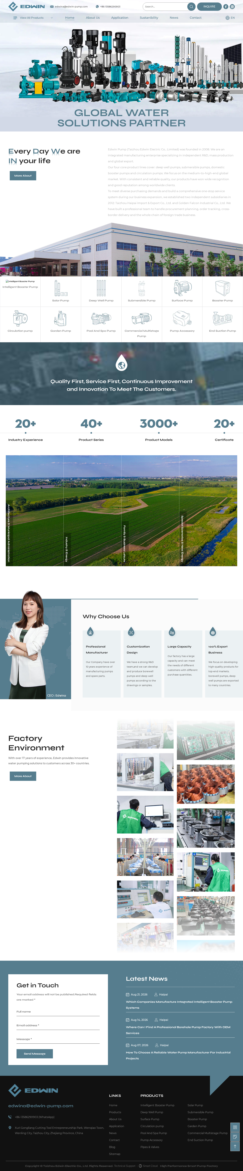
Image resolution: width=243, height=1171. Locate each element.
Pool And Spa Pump (154, 1133)
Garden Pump (197, 1126)
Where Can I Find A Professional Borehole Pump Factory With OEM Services (178, 1005)
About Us (93, 18)
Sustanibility (149, 18)
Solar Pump (195, 1105)
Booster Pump (197, 1119)
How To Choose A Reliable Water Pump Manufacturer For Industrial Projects (178, 1030)
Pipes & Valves (150, 1147)
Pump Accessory (152, 1140)
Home (69, 18)
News (174, 18)
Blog (112, 1147)
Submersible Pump (200, 1112)
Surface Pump (150, 1119)
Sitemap (114, 1154)
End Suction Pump (200, 1140)
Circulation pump (152, 1126)
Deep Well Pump (152, 1112)
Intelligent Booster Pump (157, 1105)
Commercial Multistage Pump (208, 1133)
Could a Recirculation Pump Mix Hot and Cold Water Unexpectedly (178, 1053)
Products (115, 1112)
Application (119, 18)
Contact (196, 18)
